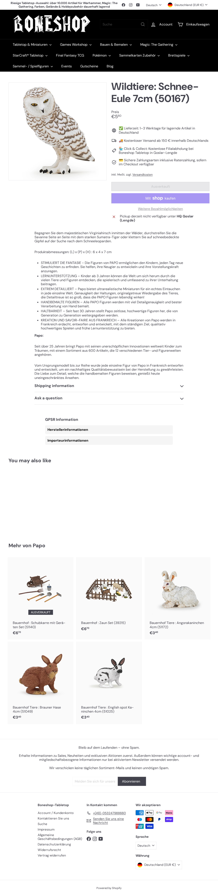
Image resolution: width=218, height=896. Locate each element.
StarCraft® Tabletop (28, 55)
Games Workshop (74, 44)
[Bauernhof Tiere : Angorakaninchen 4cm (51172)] (177, 598)
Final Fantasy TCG (70, 55)
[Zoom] (57, 131)
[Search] (143, 24)
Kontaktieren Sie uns (53, 818)
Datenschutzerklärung (54, 844)
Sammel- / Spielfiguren (31, 66)
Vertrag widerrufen (52, 855)
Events (66, 66)
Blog (110, 66)
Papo (39, 545)
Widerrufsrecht (49, 850)
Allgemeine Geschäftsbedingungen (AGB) (60, 837)
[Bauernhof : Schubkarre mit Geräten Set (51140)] (41, 598)
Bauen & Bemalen (114, 44)
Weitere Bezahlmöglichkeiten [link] (160, 209)
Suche (42, 824)
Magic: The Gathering (157, 44)
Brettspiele (177, 55)
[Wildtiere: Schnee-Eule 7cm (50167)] (24, 500)
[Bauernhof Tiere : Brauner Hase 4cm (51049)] (41, 683)
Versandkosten (142, 174)
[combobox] (124, 24)
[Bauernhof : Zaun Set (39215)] (109, 596)
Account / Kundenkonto (56, 813)
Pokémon (100, 55)
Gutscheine (89, 66)
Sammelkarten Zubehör (137, 55)
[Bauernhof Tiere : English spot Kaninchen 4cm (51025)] (109, 683)
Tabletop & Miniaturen (30, 44)
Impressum (46, 829)
